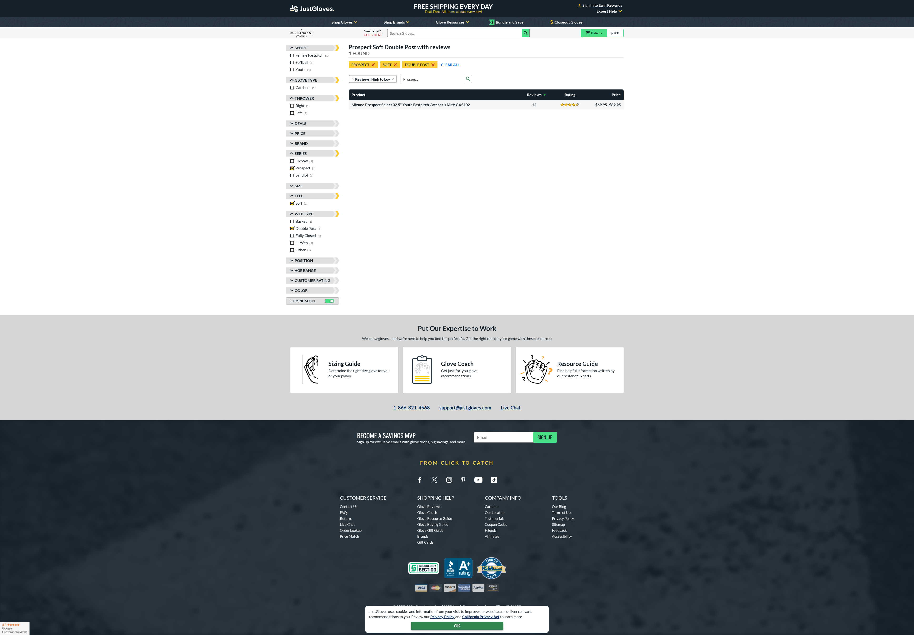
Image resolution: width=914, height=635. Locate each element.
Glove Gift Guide (430, 530)
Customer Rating (312, 280)
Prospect (360, 65)
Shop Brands (394, 22)
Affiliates (492, 536)
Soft (387, 65)
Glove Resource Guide (434, 518)
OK (457, 625)
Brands (422, 536)
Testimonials (495, 518)
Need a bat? (373, 33)
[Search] (526, 33)
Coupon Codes (496, 524)
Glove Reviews (429, 506)
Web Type (304, 214)
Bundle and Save (507, 22)
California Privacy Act (480, 616)
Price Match (349, 536)
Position (304, 260)
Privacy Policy (442, 616)
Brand (301, 143)
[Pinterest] (463, 480)
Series (301, 153)
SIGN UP (545, 437)
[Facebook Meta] (420, 480)
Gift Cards (425, 542)
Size (299, 185)
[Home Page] (312, 8)
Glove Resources (450, 22)
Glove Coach (427, 512)
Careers (491, 506)
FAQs (344, 512)
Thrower (304, 98)
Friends (491, 530)
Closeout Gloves (568, 22)
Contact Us (349, 506)
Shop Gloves (342, 22)
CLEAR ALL (450, 65)
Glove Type (306, 80)
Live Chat (511, 407)
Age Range (305, 270)
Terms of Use (562, 512)
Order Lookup (351, 530)
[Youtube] (478, 480)
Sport (301, 47)
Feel (299, 195)
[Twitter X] (434, 480)
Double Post (417, 65)
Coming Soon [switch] (303, 301)
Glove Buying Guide (432, 524)
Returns (346, 518)
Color (301, 290)
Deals (300, 123)
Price (300, 133)
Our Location (495, 512)
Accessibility (562, 536)
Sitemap (558, 524)
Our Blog (559, 506)
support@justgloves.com (465, 407)
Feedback (559, 530)
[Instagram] (449, 480)
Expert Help (606, 11)
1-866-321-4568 (411, 407)
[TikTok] (494, 480)
